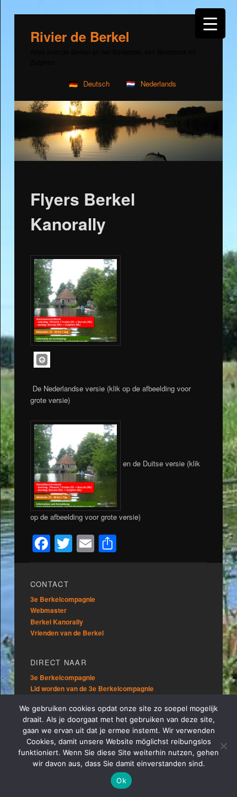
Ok (121, 780)
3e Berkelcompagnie (62, 599)
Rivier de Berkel (80, 36)
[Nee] (223, 745)
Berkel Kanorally (56, 622)
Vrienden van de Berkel (67, 633)
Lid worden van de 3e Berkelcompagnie (92, 688)
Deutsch (96, 83)
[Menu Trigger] (210, 23)
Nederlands (158, 83)
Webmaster (48, 610)
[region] (118, 131)
